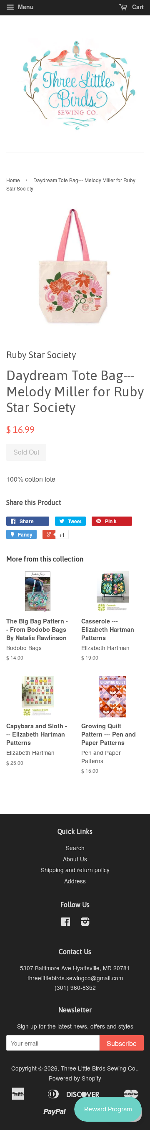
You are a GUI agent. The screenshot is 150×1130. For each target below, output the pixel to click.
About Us (75, 859)
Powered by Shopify (75, 1078)
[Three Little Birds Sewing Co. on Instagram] (85, 923)
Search (75, 847)
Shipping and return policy (75, 869)
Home (13, 179)
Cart (137, 6)
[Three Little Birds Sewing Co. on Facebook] (65, 923)
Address (75, 881)
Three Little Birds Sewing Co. (99, 1068)
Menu (25, 6)
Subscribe (122, 1043)
